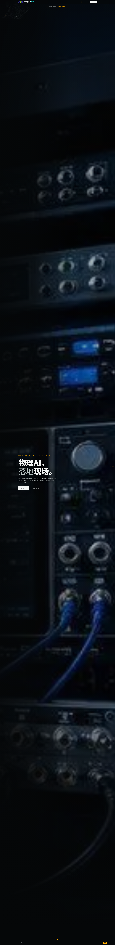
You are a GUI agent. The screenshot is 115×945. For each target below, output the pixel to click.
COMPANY (65, 2)
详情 (26, 942)
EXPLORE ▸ (24, 488)
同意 (105, 942)
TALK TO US (35, 488)
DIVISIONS (50, 2)
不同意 (111, 942)
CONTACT (93, 2)
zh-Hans (85, 2)
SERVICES (57, 2)
